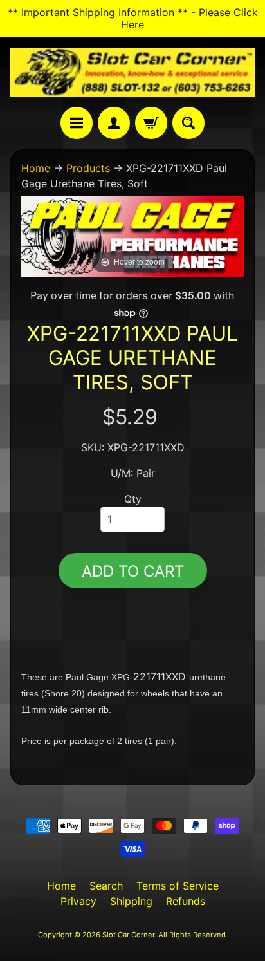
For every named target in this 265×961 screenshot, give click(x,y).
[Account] (114, 123)
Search (106, 885)
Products (88, 168)
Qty (133, 498)
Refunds (185, 901)
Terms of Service (177, 885)
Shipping (131, 901)
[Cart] (151, 123)
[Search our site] (188, 123)
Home (35, 168)
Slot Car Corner (128, 934)
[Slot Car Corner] (132, 72)
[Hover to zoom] (132, 235)
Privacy (78, 901)
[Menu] (76, 123)
